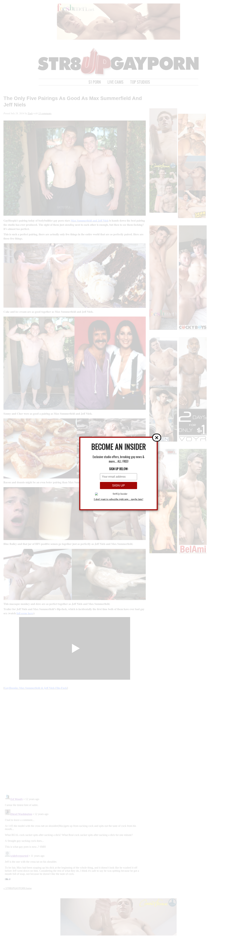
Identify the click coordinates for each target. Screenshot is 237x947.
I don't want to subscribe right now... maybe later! (118, 499)
